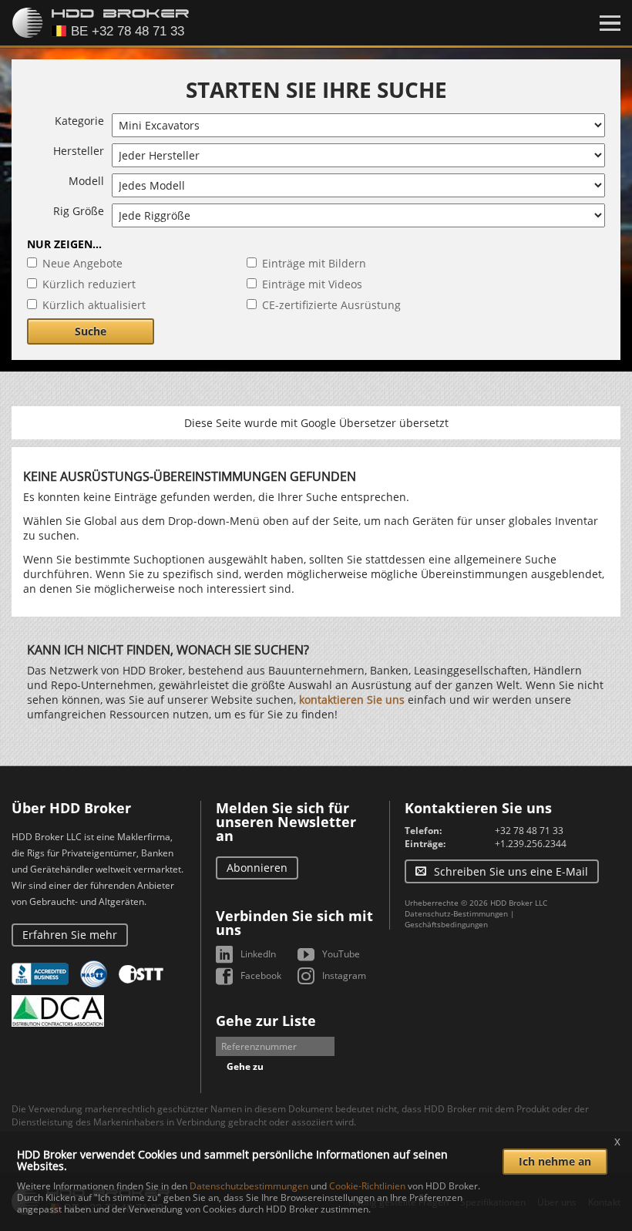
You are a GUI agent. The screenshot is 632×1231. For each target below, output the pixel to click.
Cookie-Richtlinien (367, 1185)
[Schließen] (610, 23)
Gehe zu (245, 1066)
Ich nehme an (555, 1161)
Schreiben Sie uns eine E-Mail (511, 871)
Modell (86, 180)
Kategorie (79, 120)
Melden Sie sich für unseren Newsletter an (286, 822)
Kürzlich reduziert (89, 284)
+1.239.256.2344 (530, 843)
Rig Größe (78, 210)
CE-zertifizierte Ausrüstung (331, 305)
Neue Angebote (82, 263)
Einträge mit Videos (312, 284)
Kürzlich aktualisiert (94, 305)
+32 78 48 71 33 (529, 830)
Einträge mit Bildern (314, 263)
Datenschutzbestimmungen (249, 1185)
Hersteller (78, 150)
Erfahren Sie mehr (69, 934)
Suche (90, 331)
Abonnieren (257, 867)
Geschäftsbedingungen (446, 924)
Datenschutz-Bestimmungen (456, 913)
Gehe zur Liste (266, 1020)
